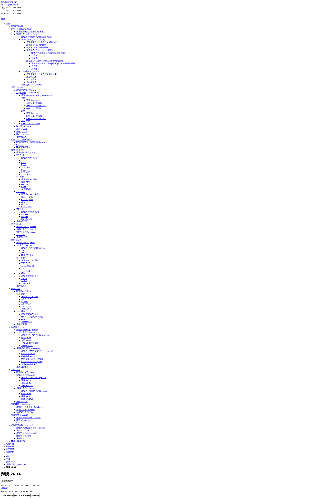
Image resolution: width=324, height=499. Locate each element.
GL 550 (24, 204)
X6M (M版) (26, 283)
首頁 (8, 456)
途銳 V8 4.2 (26, 383)
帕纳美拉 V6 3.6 (28, 354)
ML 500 (24, 217)
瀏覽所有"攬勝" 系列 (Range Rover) (36, 37)
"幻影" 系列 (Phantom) (25, 409)
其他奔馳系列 (22, 221)
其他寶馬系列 (22, 286)
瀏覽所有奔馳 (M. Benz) (26, 152)
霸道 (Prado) (21, 129)
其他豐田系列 (22, 137)
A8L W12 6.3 (26, 299)
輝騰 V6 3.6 (26, 394)
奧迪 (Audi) (16, 289)
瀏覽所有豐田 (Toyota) (26, 90)
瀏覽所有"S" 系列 (29, 158)
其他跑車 (20, 438)
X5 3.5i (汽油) (27, 263)
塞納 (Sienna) (21, 131)
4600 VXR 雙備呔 (34, 103)
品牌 (8, 23)
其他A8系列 (26, 309)
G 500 (23, 186)
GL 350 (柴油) (27, 200)
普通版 (34, 55)
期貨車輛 (10, 446)
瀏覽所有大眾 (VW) (25, 372)
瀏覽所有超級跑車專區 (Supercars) (31, 428)
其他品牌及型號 (18, 441)
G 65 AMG (26, 184)
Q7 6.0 (24, 319)
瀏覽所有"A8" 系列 (29, 297)
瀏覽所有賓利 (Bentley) (26, 227)
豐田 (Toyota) (17, 87)
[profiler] (4, 488)
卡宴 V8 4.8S (27, 340)
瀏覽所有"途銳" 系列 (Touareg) (34, 378)
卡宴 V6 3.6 (26, 338)
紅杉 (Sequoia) (22, 134)
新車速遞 (10, 449)
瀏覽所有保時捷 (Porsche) (27, 330)
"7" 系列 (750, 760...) (25, 245)
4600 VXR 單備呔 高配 (36, 106)
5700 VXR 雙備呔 (34, 116)
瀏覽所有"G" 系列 (29, 179)
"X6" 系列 (20, 273)
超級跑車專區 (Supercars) (22, 425)
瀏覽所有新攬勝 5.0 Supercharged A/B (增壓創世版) (53, 63)
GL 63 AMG (26, 207)
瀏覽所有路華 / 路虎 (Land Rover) (30, 31)
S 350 (23, 160)
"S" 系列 (20, 155)
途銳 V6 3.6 (26, 380)
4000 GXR (25, 121)
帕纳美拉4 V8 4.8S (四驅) (32, 359)
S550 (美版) (26, 167)
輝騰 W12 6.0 (27, 399)
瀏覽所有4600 (32, 100)
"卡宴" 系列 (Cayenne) (25, 332)
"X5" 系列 (20, 258)
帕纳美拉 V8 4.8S (29, 356)
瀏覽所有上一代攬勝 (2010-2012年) (41, 74)
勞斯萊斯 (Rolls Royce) (21, 404)
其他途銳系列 (27, 386)
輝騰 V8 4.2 (26, 396)
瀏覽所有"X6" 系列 (29, 276)
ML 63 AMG (26, 219)
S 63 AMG (25, 172)
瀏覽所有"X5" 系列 (29, 260)
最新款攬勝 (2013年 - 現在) (33, 39)
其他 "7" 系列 (27, 255)
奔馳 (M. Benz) (17, 150)
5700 (23, 111)
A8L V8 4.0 (26, 304)
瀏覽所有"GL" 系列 (29, 194)
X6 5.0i (24, 281)
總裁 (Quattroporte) (24, 420)
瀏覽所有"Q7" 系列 (29, 314)
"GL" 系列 (20, 192)
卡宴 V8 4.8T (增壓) (29, 343)
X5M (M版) (26, 271)
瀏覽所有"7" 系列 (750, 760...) (34, 248)
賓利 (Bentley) (17, 224)
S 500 (23, 165)
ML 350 (24, 214)
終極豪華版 (31, 82)
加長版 (34, 58)
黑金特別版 (31, 77)
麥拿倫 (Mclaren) (23, 436)
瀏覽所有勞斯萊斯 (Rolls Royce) (30, 407)
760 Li (24, 253)
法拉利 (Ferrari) (22, 430)
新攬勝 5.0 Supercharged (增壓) (39, 50)
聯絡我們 (10, 452)
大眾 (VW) (15, 370)
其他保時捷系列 (23, 367)
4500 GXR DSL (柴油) (30, 123)
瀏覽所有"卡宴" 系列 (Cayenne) (35, 335)
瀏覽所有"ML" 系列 (30, 212)
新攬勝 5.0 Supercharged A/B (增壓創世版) (44, 61)
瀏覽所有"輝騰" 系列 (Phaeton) (34, 391)
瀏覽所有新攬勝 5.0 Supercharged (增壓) (48, 53)
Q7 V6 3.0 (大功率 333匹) (32, 317)
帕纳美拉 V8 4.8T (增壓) (32, 362)
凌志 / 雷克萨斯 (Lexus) (21, 139)
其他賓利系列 (22, 237)
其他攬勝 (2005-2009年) (31, 85)
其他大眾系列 (22, 401)
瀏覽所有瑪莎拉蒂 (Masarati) (28, 417)
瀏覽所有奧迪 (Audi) (25, 291)
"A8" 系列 (20, 294)
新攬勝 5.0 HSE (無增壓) (37, 47)
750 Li (24, 250)
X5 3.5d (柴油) (27, 266)
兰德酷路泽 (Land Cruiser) (27, 93)
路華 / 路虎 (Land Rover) (21, 29)
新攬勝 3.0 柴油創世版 (36, 45)
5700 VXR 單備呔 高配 (36, 119)
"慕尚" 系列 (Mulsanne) (26, 232)
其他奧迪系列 (22, 324)
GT (17, 423)
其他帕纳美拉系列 (29, 364)
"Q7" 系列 (20, 311)
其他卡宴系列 (27, 346)
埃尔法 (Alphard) (23, 126)
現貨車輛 (10, 444)
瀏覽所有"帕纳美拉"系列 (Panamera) (37, 351)
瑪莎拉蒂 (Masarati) (19, 415)
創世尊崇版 (31, 79)
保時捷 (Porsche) (18, 327)
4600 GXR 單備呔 (34, 108)
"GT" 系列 (20, 235)
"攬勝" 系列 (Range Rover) (27, 34)
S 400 (23, 163)
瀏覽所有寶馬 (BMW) (25, 243)
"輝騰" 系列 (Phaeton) (25, 388)
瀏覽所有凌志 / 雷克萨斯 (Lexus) (30, 142)
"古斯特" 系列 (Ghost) (25, 412)
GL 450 (24, 202)
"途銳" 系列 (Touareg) (25, 375)
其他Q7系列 (26, 322)
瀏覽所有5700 (32, 113)
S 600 (23, 170)
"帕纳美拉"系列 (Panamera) (28, 348)
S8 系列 (24, 301)
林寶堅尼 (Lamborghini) (26, 433)
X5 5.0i (24, 268)
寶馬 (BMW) (16, 240)
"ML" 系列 (21, 209)
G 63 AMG (26, 182)
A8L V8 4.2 (26, 306)
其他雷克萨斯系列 (24, 147)
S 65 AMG (25, 174)
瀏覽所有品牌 (17, 26)
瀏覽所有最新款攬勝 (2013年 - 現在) (42, 42)
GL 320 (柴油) (27, 197)
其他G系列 (26, 189)
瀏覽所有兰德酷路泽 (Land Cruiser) (36, 95)
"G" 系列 (20, 177)
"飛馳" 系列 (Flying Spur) (27, 229)
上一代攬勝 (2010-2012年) (32, 71)
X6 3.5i (24, 279)
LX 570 (19, 145)
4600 (23, 98)
